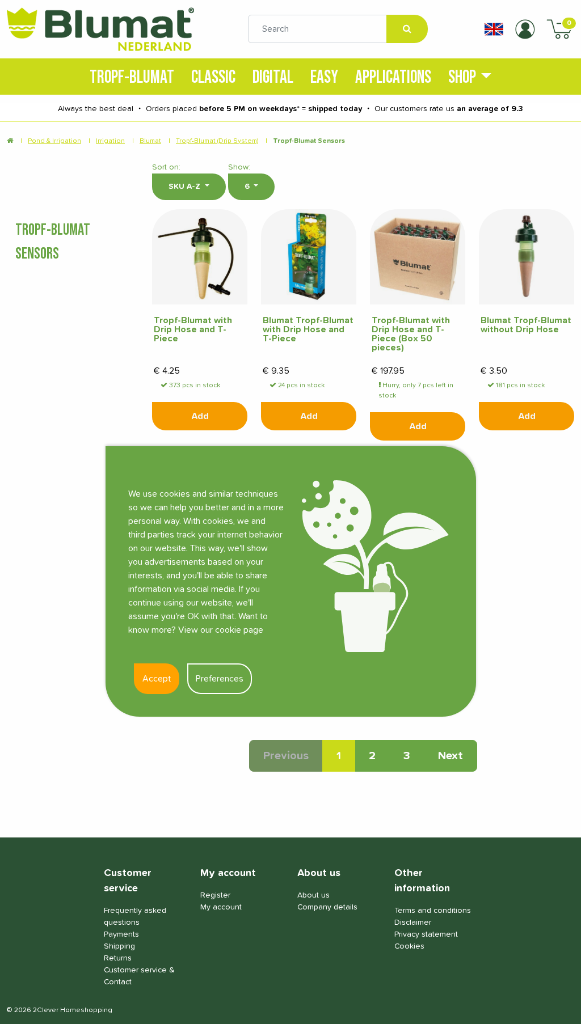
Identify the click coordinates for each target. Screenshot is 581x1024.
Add (200, 416)
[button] (494, 29)
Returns (118, 958)
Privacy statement (426, 934)
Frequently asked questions (135, 916)
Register (215, 895)
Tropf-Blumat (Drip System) (217, 141)
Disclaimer (412, 922)
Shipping (119, 946)
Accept (156, 678)
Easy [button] (324, 76)
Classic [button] (213, 76)
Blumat (150, 141)
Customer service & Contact (139, 976)
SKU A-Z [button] (186, 187)
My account (221, 907)
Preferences (219, 678)
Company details (327, 907)
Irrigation (110, 141)
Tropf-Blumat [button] (132, 76)
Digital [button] (272, 76)
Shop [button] (462, 76)
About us (313, 895)
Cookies (409, 946)
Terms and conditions (432, 911)
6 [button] (248, 187)
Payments (121, 934)
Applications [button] (393, 76)
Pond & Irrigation (54, 141)
